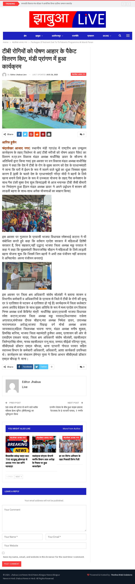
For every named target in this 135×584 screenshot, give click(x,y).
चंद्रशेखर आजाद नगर (78, 74)
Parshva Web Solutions (121, 575)
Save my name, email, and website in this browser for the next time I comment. (43, 557)
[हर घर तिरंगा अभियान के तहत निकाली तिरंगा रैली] (71, 444)
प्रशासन (90, 36)
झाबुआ (38, 36)
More (106, 36)
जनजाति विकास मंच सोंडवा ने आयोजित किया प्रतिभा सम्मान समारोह (46, 3)
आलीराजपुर (56, 36)
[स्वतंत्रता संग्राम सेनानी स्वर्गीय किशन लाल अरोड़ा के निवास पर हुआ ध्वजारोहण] (44, 444)
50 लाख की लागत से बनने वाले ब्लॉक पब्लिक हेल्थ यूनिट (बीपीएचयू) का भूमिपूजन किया (21, 411)
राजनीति (75, 36)
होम (25, 36)
